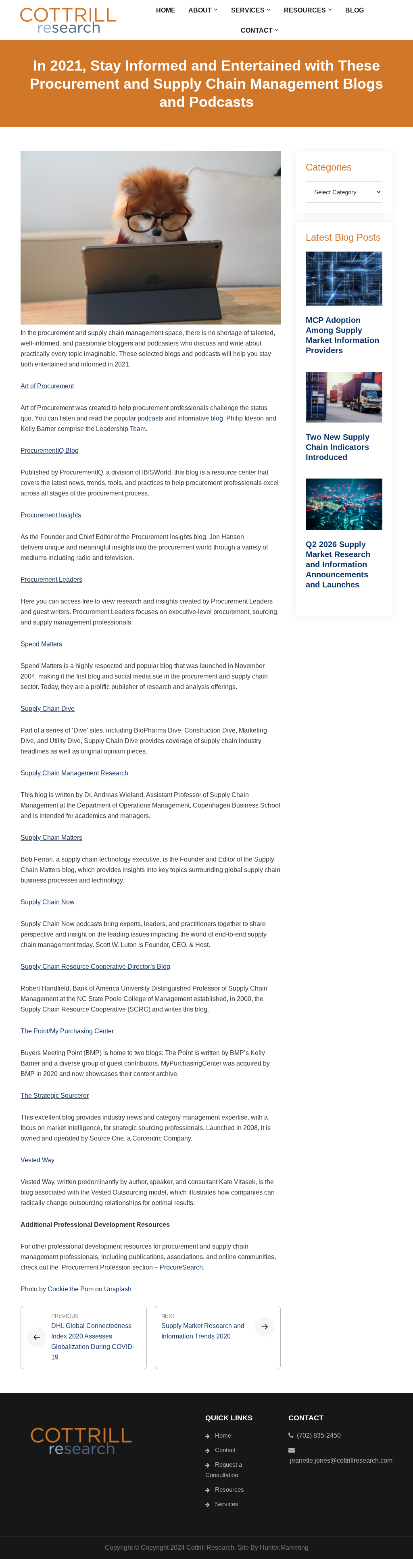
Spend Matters (41, 644)
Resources (229, 1489)
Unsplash (117, 1289)
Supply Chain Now (48, 902)
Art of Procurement (47, 386)
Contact (225, 1450)
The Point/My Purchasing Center (67, 1031)
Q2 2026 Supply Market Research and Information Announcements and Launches (338, 564)
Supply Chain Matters (51, 837)
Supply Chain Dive (48, 708)
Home (223, 1435)
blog (217, 418)
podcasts (149, 418)
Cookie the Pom (71, 1289)
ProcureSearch (181, 1267)
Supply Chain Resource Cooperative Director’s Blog (95, 966)
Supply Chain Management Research (74, 773)
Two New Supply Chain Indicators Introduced (337, 447)
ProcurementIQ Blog (50, 450)
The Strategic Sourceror (55, 1095)
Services (226, 1504)
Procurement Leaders (51, 579)
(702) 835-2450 (317, 1435)
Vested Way (37, 1160)
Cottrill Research (68, 20)
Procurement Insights (51, 515)
